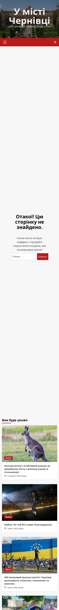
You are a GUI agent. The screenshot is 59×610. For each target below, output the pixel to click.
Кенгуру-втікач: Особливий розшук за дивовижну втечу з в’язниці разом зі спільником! (27, 469)
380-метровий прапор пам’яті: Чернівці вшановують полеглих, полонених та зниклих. (27, 580)
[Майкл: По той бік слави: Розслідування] (29, 502)
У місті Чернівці (29, 16)
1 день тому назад (15, 528)
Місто (8, 569)
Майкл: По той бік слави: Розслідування (28, 524)
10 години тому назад (16, 476)
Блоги (8, 458)
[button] (5, 42)
